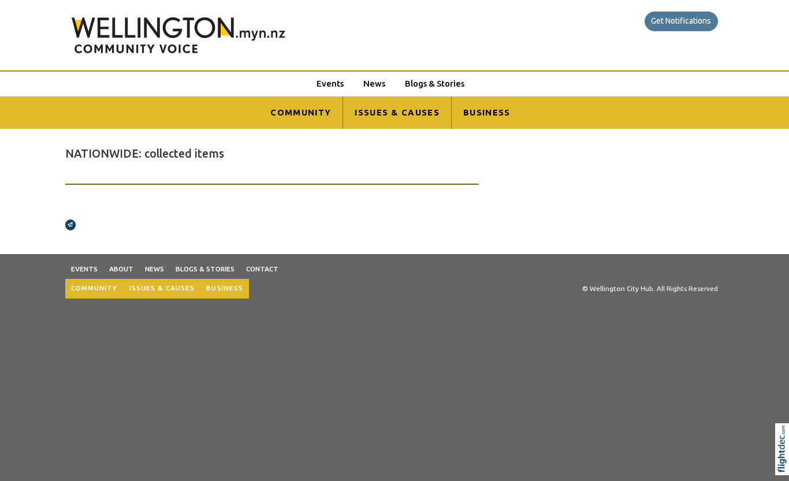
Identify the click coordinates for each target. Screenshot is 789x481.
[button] (784, 464)
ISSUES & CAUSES (397, 112)
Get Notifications (681, 20)
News (374, 83)
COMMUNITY (300, 112)
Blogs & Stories (434, 83)
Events (330, 83)
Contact (262, 269)
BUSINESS (487, 112)
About (121, 269)
